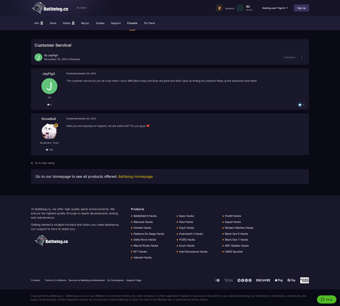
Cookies (35, 280)
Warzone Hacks (143, 222)
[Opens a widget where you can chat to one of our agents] (326, 299)
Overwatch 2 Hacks (191, 233)
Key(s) (85, 23)
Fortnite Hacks (142, 227)
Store (53, 23)
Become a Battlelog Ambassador (87, 280)
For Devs (149, 23)
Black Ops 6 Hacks (236, 233)
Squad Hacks (233, 222)
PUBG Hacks (187, 239)
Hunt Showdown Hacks (193, 251)
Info (36, 23)
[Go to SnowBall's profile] (49, 131)
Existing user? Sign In (274, 8)
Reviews (75, 59)
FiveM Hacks (233, 216)
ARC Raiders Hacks (237, 245)
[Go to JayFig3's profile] (38, 57)
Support (116, 23)
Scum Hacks (187, 245)
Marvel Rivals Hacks (146, 245)
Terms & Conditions (56, 280)
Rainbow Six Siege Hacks (149, 233)
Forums (132, 23)
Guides (100, 23)
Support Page (133, 280)
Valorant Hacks (143, 257)
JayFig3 (53, 55)
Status (66, 23)
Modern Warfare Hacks (239, 227)
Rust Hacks (186, 222)
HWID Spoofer (234, 251)
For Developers (115, 280)
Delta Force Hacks (145, 239)
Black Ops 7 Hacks (236, 239)
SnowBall (48, 119)
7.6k (50, 149)
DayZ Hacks (186, 227)
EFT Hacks (140, 251)
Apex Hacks (186, 216)
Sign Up (301, 8)
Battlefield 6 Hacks (145, 216)
